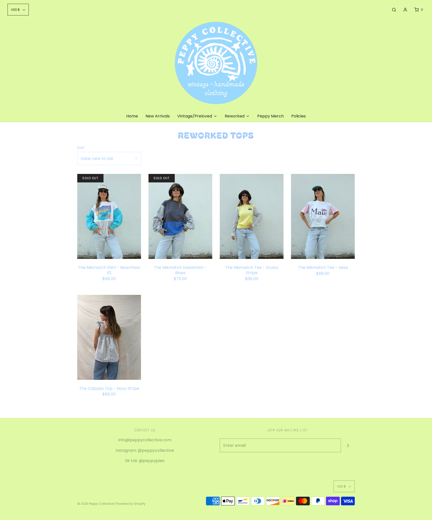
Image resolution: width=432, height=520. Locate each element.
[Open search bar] (394, 9)
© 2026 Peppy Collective (95, 504)
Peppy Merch (270, 116)
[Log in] (405, 9)
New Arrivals (158, 116)
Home (132, 116)
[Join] (348, 445)
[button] (18, 9)
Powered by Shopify (131, 504)
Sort (80, 147)
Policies (298, 116)
